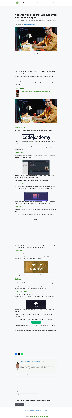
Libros (54, 2)
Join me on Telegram (36, 321)
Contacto (27, 410)
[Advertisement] (36, 9)
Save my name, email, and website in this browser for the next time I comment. (34, 400)
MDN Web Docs (21, 292)
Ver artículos (22, 370)
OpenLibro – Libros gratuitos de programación (39, 416)
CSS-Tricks (19, 184)
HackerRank (19, 153)
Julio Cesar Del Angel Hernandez (33, 361)
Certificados (37, 2)
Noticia (49, 2)
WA (22, 354)
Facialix (22, 3)
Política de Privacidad (34, 410)
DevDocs (18, 207)
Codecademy (20, 127)
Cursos (44, 2)
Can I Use (18, 251)
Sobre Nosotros (43, 410)
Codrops (18, 279)
